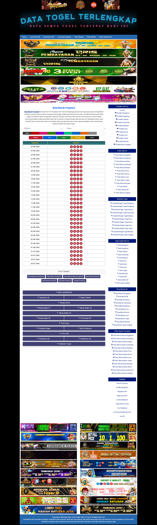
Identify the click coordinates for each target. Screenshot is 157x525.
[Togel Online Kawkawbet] (49, 446)
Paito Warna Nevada (123, 183)
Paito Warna (79, 37)
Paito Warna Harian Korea (123, 354)
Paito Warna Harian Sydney (123, 342)
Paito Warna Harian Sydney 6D (123, 370)
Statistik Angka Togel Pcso (123, 219)
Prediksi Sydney (122, 119)
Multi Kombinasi (85, 328)
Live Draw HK (35, 37)
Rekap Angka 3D (85, 308)
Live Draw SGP (48, 37)
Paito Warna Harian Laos (123, 357)
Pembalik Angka (44, 328)
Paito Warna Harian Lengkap (123, 373)
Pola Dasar (64, 323)
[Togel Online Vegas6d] (49, 455)
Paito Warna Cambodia (123, 164)
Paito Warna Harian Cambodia (123, 345)
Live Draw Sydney (64, 37)
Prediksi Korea (123, 132)
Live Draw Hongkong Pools (122, 412)
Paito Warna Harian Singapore (123, 335)
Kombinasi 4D (44, 339)
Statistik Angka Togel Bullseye (123, 216)
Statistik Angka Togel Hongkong (123, 206)
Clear (27, 133)
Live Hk (122, 416)
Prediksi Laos (123, 135)
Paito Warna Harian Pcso (123, 351)
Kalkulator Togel (65, 344)
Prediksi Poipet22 (79, 280)
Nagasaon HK (122, 391)
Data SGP (70, 519)
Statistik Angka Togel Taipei (123, 228)
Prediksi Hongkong (123, 116)
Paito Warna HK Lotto (66, 521)
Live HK (122, 110)
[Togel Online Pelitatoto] (78, 89)
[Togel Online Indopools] (108, 491)
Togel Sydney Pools (122, 404)
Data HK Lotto (78, 521)
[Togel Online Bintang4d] (49, 473)
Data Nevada (123, 273)
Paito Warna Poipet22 (54, 276)
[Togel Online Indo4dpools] (49, 510)
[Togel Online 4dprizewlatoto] (49, 491)
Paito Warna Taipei (123, 180)
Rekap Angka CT (44, 308)
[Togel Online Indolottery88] (108, 473)
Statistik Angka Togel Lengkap (123, 235)
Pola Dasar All (85, 318)
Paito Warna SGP (54, 519)
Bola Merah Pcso (123, 309)
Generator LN (44, 298)
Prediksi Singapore (123, 113)
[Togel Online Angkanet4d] (108, 482)
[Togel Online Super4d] (78, 62)
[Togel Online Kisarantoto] (78, 80)
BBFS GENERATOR (65, 292)
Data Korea (123, 264)
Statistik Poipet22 (65, 280)
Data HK (63, 519)
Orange (78, 137)
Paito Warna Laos (123, 177)
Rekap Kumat (65, 303)
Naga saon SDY (122, 396)
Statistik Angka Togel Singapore (123, 203)
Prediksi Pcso (123, 129)
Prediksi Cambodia (123, 122)
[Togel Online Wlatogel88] (49, 482)
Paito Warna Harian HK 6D (123, 367)
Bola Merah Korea (123, 312)
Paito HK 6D (91, 37)
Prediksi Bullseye (123, 126)
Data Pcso (123, 261)
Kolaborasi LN (85, 339)
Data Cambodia (123, 255)
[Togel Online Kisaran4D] (78, 71)
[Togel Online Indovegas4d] (108, 510)
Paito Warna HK (28, 519)
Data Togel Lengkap (123, 283)
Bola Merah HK (123, 296)
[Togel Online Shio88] (108, 500)
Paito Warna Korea (123, 174)
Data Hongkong (123, 248)
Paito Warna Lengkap (123, 193)
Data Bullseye (123, 258)
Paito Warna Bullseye (123, 167)
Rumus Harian (85, 298)
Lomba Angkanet (122, 400)
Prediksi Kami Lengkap (123, 144)
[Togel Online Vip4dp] (108, 446)
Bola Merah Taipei (123, 319)
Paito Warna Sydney (123, 161)
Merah (36, 137)
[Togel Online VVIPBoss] (78, 44)
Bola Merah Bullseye (123, 306)
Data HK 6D (123, 277)
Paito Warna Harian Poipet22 (73, 276)
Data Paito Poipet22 (92, 276)
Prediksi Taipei (123, 138)
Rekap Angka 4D (44, 318)
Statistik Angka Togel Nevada (123, 231)
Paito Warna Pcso (123, 171)
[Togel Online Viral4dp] (78, 99)
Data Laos (123, 267)
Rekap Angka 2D (64, 313)
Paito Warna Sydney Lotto (49, 521)
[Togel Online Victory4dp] (49, 437)
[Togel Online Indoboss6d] (108, 428)
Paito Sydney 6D (105, 37)
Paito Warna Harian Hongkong (123, 338)
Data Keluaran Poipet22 (36, 276)
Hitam (92, 137)
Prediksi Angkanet (122, 387)
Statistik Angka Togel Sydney (123, 209)
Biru (49, 137)
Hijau (64, 137)
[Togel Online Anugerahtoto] (108, 464)
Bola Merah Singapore (123, 293)
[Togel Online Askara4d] (49, 464)
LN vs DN (65, 334)
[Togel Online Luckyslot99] (108, 437)
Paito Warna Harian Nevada (123, 364)
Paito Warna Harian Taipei (123, 360)
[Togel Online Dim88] (78, 53)
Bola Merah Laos (123, 315)
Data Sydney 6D (122, 280)
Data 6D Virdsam (122, 383)
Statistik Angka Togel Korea (123, 222)
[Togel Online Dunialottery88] (108, 455)
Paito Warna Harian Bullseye (123, 348)
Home (24, 37)
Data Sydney (123, 251)
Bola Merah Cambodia (123, 303)
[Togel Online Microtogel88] (49, 428)
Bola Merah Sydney (123, 300)
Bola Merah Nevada (123, 322)
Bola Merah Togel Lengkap (123, 325)
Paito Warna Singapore (123, 155)
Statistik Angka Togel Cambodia (123, 213)
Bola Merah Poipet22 (64, 107)
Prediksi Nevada (123, 141)
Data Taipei (123, 270)
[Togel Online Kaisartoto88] (49, 500)
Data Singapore (123, 245)
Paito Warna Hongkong (123, 158)
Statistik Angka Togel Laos (123, 225)
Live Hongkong (122, 408)
